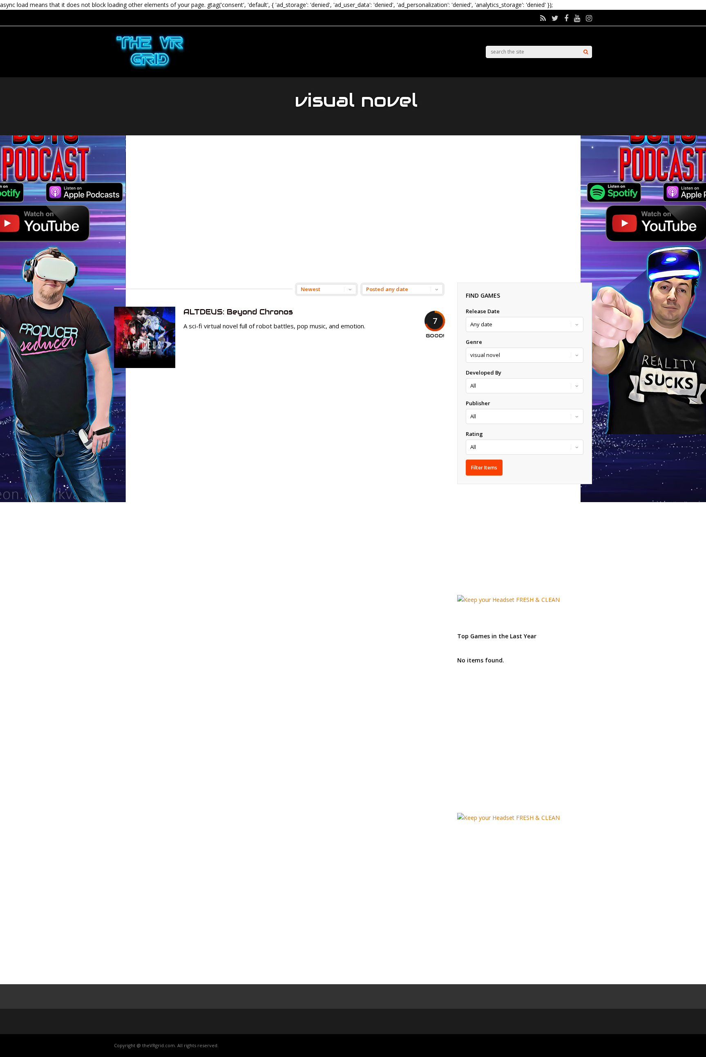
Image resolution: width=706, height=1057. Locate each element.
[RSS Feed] (543, 18)
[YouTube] (577, 18)
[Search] (585, 52)
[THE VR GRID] (149, 68)
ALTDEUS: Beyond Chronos (238, 311)
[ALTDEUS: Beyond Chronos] (144, 366)
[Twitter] (555, 18)
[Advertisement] (353, 209)
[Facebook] (566, 18)
